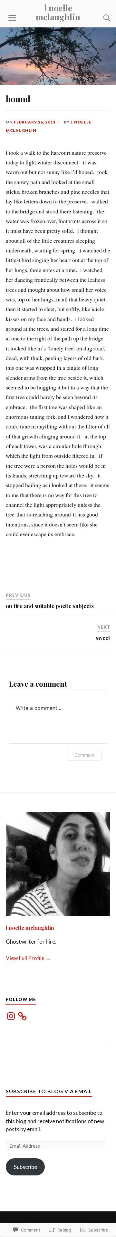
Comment (84, 755)
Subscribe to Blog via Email (49, 1091)
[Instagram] (11, 1016)
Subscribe (25, 1166)
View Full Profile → (28, 958)
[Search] (100, 18)
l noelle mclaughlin (58, 12)
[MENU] (12, 18)
